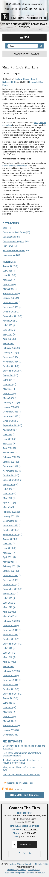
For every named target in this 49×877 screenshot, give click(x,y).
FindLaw (41, 873)
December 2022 (10, 466)
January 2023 (9, 462)
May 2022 (7, 498)
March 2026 (8, 289)
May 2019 (7, 657)
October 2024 (9, 366)
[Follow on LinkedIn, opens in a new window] (30, 853)
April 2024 (8, 393)
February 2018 (10, 725)
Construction (9, 237)
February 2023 (10, 457)
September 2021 (11, 534)
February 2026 (10, 293)
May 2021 (7, 553)
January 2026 (9, 298)
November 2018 (10, 684)
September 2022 (11, 480)
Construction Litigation (13, 241)
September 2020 (11, 589)
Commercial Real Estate (14, 232)
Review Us (25, 844)
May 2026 (7, 279)
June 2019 (8, 653)
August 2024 (9, 375)
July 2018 (7, 703)
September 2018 (11, 693)
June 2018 (8, 707)
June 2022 (8, 493)
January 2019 (9, 675)
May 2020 (7, 607)
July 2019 (7, 648)
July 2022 (7, 489)
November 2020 (10, 580)
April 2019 (8, 662)
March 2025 (8, 343)
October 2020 (9, 584)
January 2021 (9, 571)
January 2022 (9, 516)
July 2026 (7, 270)
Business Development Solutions (19, 873)
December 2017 (10, 734)
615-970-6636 (36, 8)
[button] (24, 37)
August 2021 (9, 539)
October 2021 (9, 530)
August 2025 (9, 320)
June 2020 (8, 603)
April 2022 (8, 502)
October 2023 (9, 421)
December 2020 (10, 575)
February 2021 (10, 566)
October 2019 (9, 639)
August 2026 (9, 266)
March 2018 (8, 721)
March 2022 (8, 507)
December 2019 (10, 630)
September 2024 (11, 370)
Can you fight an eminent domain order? (21, 774)
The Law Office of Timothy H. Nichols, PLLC (28, 864)
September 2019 (11, 643)
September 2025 (11, 316)
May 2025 (7, 334)
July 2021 (7, 543)
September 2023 (11, 425)
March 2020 (8, 616)
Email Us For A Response (26, 795)
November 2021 (10, 525)
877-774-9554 (31, 829)
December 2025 (10, 302)
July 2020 (7, 598)
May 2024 (7, 389)
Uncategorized (10, 255)
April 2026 (8, 284)
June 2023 (8, 439)
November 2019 (10, 634)
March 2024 (8, 398)
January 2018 (9, 730)
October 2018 (9, 689)
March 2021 (8, 562)
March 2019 (8, 666)
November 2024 (10, 361)
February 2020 (10, 621)
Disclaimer (12, 869)
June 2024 (8, 384)
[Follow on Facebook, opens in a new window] (19, 853)
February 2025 (10, 348)
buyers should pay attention (14, 166)
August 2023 (9, 430)
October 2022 (9, 475)
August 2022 (9, 484)
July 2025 (7, 325)
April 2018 (8, 716)
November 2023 (10, 416)
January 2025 (9, 352)
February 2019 (10, 671)
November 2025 (10, 307)
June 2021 (8, 548)
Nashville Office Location (24, 826)
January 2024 (9, 407)
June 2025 (8, 330)
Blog (5, 227)
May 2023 (7, 443)
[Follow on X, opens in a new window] (24, 853)
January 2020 (9, 625)
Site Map (22, 869)
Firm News (8, 246)
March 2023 (8, 452)
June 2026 (8, 275)
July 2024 (7, 380)
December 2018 (10, 680)
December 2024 (10, 357)
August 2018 (9, 698)
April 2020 (8, 612)
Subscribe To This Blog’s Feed (20, 783)
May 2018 (7, 712)
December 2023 (10, 411)
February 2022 (10, 512)
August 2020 (9, 593)
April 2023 (8, 448)
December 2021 (10, 521)
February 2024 (10, 402)
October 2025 (9, 311)
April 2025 (8, 339)
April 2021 (8, 557)
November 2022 (10, 471)
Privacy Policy (34, 869)
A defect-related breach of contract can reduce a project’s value (21, 761)
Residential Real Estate (14, 250)
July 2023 (7, 434)
